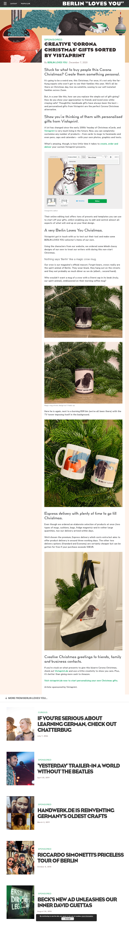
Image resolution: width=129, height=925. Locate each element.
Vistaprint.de (61, 671)
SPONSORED (53, 39)
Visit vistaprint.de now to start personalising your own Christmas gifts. (81, 680)
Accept (67, 919)
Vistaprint (49, 130)
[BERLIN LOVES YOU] (93, 3)
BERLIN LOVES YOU (57, 62)
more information (87, 916)
